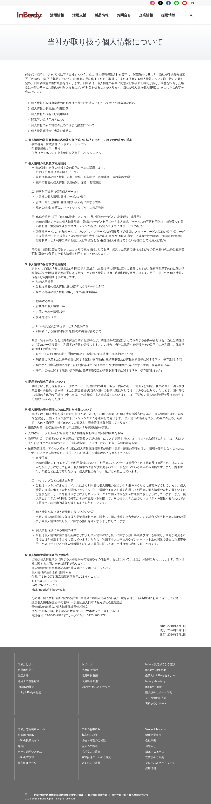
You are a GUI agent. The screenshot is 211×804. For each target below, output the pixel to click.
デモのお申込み (91, 729)
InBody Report (153, 686)
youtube (184, 3)
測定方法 (23, 675)
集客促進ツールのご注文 (96, 757)
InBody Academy (155, 681)
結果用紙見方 (26, 669)
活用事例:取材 (90, 681)
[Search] (191, 15)
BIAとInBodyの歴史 (29, 692)
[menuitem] (32, 15)
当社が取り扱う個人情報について (105, 42)
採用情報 (150, 768)
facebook (168, 3)
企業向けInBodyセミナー (160, 675)
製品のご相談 (90, 734)
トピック (87, 664)
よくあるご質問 (91, 762)
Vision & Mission (155, 729)
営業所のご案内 (154, 757)
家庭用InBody (26, 734)
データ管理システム (30, 751)
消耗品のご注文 (91, 751)
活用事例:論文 (90, 669)
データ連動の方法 (156, 697)
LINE (176, 3)
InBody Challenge (155, 669)
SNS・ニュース (154, 751)
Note (192, 3)
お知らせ (150, 746)
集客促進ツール (27, 762)
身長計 (22, 746)
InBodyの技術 (26, 686)
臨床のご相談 (90, 746)
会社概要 (150, 740)
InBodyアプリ (26, 757)
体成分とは (24, 664)
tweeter (160, 3)
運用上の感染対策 (28, 681)
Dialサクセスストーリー (96, 686)
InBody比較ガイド (29, 740)
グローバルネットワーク (160, 762)
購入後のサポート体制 (158, 692)
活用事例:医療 (90, 675)
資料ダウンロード (156, 703)
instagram (152, 3)
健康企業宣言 (153, 734)
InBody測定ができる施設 (160, 664)
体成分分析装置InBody (31, 729)
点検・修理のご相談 (94, 740)
